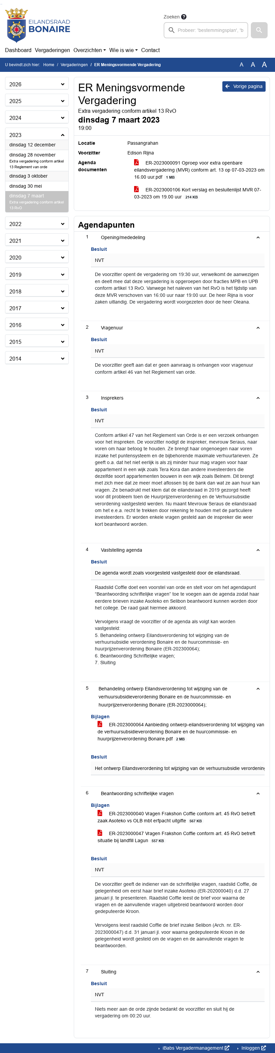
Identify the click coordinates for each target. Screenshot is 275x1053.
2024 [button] (15, 118)
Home (48, 64)
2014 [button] (15, 359)
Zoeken (172, 16)
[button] (259, 30)
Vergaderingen (52, 50)
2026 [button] (15, 84)
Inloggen (250, 1048)
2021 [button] (15, 241)
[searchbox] (206, 30)
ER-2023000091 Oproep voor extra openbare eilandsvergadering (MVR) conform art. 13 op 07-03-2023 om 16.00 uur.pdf (199, 170)
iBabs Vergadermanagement (193, 1048)
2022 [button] (15, 224)
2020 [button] (15, 258)
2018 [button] (15, 291)
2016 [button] (15, 325)
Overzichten (87, 50)
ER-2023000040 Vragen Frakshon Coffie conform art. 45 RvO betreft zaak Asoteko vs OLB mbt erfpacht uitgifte (176, 817)
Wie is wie (121, 50)
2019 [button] (15, 275)
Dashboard (18, 50)
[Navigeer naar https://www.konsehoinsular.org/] (37, 25)
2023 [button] (15, 135)
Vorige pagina (247, 86)
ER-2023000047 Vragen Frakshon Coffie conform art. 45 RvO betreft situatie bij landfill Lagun (176, 837)
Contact (150, 50)
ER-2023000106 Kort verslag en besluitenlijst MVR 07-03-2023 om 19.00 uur (197, 193)
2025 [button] (15, 101)
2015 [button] (15, 342)
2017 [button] (15, 308)
